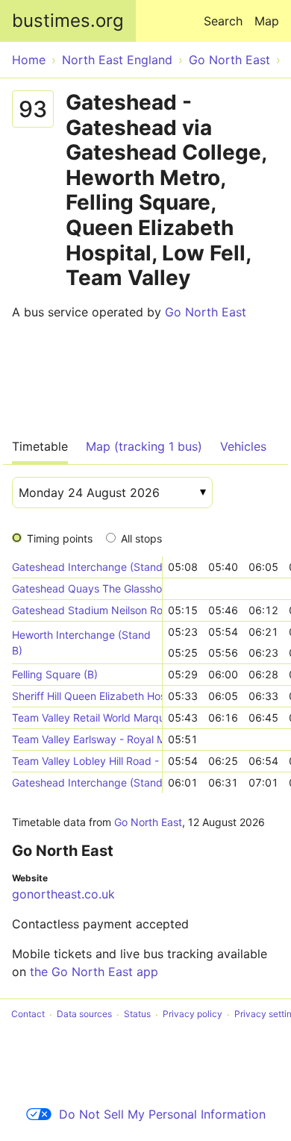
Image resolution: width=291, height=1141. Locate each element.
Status (137, 1014)
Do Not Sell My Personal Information (162, 1114)
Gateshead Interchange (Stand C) (87, 566)
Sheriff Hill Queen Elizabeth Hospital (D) (87, 696)
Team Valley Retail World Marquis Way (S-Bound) (87, 717)
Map (266, 20)
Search (223, 20)
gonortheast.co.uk (63, 894)
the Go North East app (94, 971)
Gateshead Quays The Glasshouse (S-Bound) (87, 588)
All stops (141, 538)
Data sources (84, 1014)
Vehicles (243, 446)
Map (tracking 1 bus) (144, 446)
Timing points (60, 538)
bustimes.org (68, 20)
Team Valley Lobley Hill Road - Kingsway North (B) (87, 760)
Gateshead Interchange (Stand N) (87, 782)
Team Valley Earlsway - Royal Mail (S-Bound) (87, 739)
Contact (28, 1014)
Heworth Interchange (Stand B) (81, 642)
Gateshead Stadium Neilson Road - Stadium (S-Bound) (87, 610)
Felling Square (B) (55, 674)
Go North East (205, 311)
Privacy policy (192, 1014)
